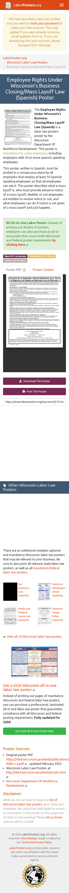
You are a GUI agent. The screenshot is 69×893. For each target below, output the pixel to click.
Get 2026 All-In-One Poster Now (34, 731)
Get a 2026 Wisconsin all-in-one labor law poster (30, 687)
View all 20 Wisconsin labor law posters (34, 636)
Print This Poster (36, 391)
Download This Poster (36, 381)
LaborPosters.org (15, 58)
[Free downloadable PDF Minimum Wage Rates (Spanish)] (44, 616)
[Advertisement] (34, 443)
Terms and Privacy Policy (36, 842)
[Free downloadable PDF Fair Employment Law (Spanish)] (10, 591)
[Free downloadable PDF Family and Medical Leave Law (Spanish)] (10, 616)
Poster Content (43, 269)
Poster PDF (14, 269)
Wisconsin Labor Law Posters (27, 62)
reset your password (44, 23)
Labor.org (27, 5)
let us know (54, 817)
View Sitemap (29, 838)
